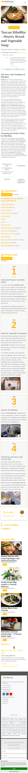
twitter (13, 69)
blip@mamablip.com (7, 689)
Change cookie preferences (8, 697)
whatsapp (22, 69)
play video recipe (14, 27)
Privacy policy (5, 699)
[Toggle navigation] (25, 2)
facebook (8, 69)
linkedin (17, 69)
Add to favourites (21, 52)
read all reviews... (14, 66)
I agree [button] (14, 768)
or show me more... (9, 516)
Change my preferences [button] (14, 771)
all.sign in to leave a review (10, 666)
